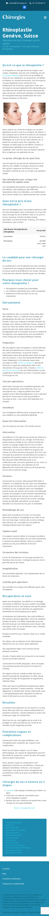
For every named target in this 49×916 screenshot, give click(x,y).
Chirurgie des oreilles (13, 853)
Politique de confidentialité (13, 884)
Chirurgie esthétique (30, 46)
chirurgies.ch (16, 912)
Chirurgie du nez (12, 842)
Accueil (5, 46)
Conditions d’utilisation (11, 879)
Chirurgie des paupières (14, 845)
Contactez (10, 790)
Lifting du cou (10, 840)
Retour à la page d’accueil (24, 808)
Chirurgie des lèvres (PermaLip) (17, 848)
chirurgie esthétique (10, 75)
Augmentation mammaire (15, 830)
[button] (45, 17)
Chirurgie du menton (13, 850)
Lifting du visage (11, 837)
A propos (6, 868)
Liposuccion (9, 825)
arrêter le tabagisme (26, 363)
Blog (4, 874)
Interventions (15, 46)
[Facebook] (24, 7)
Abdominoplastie (12, 827)
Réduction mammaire (13, 835)
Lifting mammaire (12, 832)
